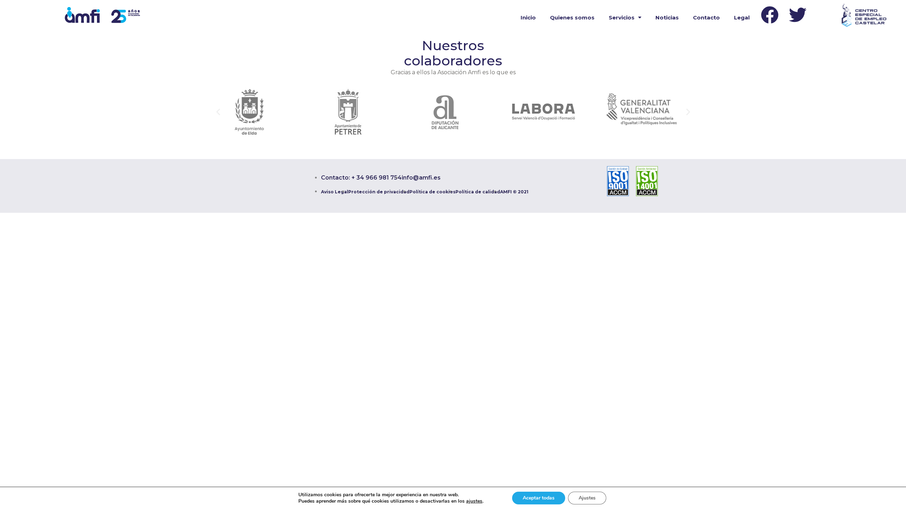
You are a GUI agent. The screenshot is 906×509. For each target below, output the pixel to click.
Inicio (528, 17)
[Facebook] (770, 15)
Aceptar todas (539, 498)
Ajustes (587, 498)
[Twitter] (798, 15)
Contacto (706, 17)
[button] (218, 111)
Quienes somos (572, 17)
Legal (742, 17)
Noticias (667, 17)
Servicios (622, 17)
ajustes (474, 501)
